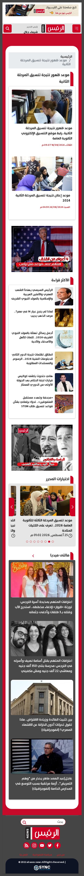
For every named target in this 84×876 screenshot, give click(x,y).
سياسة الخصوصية (42, 854)
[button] (53, 542)
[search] (7, 28)
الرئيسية (66, 56)
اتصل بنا (24, 854)
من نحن (61, 854)
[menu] (76, 28)
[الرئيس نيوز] (42, 833)
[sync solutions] (42, 869)
